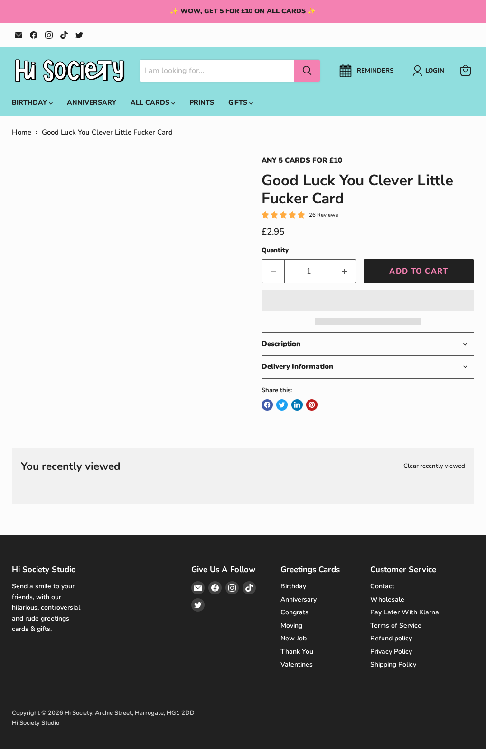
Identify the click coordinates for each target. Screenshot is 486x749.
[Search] (307, 71)
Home (21, 132)
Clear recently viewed (434, 466)
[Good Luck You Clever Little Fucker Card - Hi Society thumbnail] (26, 172)
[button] (368, 300)
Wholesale (387, 599)
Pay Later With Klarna (404, 612)
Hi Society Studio (35, 723)
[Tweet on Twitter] (282, 405)
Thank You (296, 651)
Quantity (275, 250)
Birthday (293, 586)
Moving (291, 625)
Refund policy (391, 638)
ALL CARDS (151, 102)
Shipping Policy (393, 664)
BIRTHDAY (30, 102)
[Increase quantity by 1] (344, 271)
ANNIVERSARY (91, 102)
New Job (293, 638)
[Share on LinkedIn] (297, 405)
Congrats (294, 612)
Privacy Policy (391, 651)
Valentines (296, 664)
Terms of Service (395, 625)
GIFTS (238, 102)
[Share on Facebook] (267, 405)
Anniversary (298, 599)
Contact (382, 586)
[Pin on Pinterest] (312, 405)
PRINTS (201, 102)
